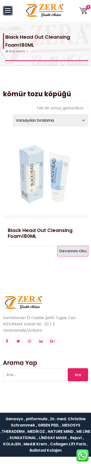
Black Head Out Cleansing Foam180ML (40, 233)
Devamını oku (73, 251)
